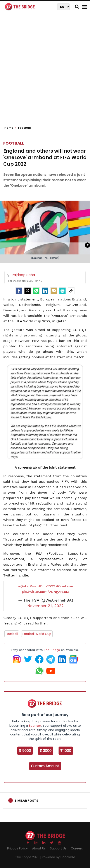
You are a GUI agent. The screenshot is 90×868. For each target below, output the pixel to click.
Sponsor (35, 725)
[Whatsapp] (36, 290)
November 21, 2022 (45, 606)
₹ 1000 (65, 750)
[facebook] (19, 290)
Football (13, 143)
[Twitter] (27, 290)
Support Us (58, 848)
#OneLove (64, 586)
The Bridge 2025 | (28, 857)
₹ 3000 (46, 750)
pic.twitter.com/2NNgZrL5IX (45, 592)
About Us (39, 848)
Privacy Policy (17, 848)
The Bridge (52, 649)
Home (9, 128)
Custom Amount (45, 765)
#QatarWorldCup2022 (36, 586)
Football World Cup (36, 634)
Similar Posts (26, 800)
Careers (77, 848)
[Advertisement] (45, 71)
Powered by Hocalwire (58, 857)
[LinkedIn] (45, 290)
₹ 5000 (25, 750)
